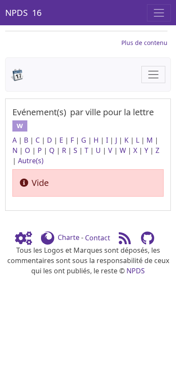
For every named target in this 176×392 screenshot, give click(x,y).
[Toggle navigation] (159, 12)
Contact (97, 237)
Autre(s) (31, 160)
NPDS (135, 270)
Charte (68, 237)
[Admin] (27, 237)
